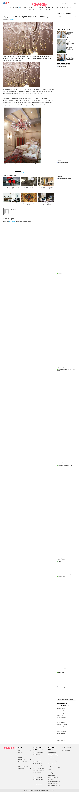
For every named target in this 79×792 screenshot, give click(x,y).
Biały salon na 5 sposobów (64, 271)
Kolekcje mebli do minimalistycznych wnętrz (64, 669)
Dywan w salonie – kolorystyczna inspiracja (65, 175)
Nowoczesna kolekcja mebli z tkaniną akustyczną (46, 203)
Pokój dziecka (39, 7)
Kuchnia (15, 7)
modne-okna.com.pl (61, 738)
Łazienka (22, 7)
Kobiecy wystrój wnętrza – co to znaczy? (65, 159)
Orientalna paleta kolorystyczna (65, 574)
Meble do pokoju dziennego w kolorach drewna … (65, 462)
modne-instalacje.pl (61, 731)
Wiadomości (45, 9)
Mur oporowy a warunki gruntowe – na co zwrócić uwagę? (54, 767)
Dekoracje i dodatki (51, 7)
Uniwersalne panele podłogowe (65, 699)
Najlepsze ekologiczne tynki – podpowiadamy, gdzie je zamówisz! (53, 761)
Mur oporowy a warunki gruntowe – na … (70, 48)
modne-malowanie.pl (61, 735)
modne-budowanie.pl (61, 708)
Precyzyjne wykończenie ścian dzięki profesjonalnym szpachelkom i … (70, 57)
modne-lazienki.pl (61, 720)
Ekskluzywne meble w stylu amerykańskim (64, 558)
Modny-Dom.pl (28, 790)
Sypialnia (29, 7)
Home (4, 14)
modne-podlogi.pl (61, 722)
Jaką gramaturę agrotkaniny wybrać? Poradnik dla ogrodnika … (70, 35)
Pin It (22, 172)
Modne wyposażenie (34, 9)
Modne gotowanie (65, 7)
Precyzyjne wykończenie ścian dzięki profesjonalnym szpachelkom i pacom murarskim (53, 775)
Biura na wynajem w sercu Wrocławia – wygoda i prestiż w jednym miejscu (54, 783)
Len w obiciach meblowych (28, 187)
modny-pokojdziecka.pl (62, 724)
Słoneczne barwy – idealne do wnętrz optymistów (46, 188)
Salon (9, 7)
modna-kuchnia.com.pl (62, 726)
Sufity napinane (66, 750)
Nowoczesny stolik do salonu (11, 203)
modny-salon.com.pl (61, 717)
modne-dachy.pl (60, 729)
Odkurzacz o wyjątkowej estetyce (66, 684)
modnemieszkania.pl (61, 740)
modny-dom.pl (60, 710)
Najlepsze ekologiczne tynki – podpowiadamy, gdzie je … (70, 42)
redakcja (12, 19)
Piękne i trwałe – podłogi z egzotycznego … (64, 366)
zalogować (12, 221)
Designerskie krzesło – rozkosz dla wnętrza (11, 188)
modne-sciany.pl (60, 715)
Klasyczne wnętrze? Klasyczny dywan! (28, 203)
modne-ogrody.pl (61, 713)
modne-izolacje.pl (61, 733)
